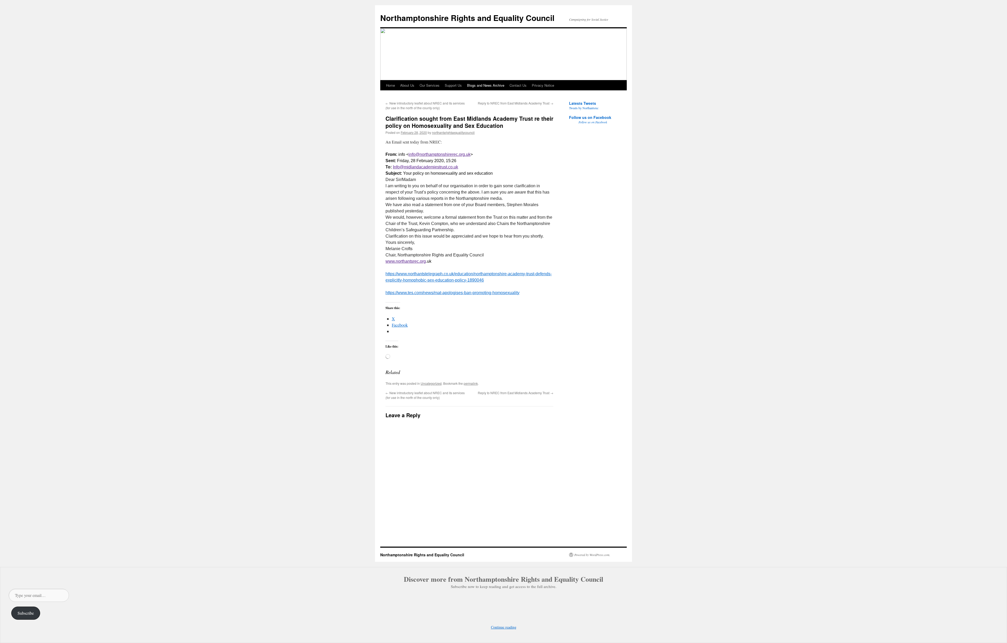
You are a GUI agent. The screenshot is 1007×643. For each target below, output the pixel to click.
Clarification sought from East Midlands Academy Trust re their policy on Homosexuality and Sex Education (469, 121)
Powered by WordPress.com (591, 555)
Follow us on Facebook (590, 117)
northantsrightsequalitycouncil (453, 132)
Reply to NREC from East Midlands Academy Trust (515, 103)
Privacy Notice (543, 85)
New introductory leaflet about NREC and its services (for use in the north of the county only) (425, 105)
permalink (471, 383)
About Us (407, 85)
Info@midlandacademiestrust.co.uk (425, 167)
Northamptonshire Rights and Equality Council (467, 17)
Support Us (453, 85)
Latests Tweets (582, 103)
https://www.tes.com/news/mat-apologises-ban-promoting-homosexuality (452, 292)
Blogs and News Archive (485, 85)
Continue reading (503, 627)
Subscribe (26, 613)
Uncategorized (431, 383)
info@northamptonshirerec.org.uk (439, 154)
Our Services (430, 85)
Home (390, 85)
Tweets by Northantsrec (583, 108)
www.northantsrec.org (405, 261)
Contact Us (518, 85)
